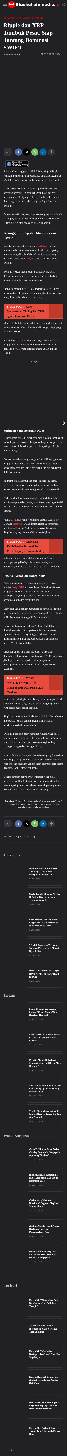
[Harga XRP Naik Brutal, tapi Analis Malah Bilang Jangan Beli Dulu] (16, 1381)
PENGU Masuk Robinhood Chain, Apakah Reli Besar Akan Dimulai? (45, 1063)
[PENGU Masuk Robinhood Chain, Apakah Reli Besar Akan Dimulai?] (16, 1065)
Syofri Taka (12, 55)
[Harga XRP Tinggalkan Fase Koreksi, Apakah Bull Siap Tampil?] (16, 1305)
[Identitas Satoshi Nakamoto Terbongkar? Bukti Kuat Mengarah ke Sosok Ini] (16, 874)
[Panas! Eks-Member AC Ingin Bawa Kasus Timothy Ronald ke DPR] (16, 976)
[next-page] (11, 1450)
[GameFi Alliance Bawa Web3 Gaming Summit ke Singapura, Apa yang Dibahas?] (16, 1154)
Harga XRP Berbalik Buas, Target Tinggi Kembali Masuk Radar (44, 1431)
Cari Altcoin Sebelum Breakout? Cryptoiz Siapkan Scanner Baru (43, 1203)
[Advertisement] (33, 83)
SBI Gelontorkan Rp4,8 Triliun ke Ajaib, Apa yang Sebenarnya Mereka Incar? (45, 1088)
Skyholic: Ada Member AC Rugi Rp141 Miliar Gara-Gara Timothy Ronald (45, 897)
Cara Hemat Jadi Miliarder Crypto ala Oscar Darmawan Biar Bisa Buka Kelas (44, 922)
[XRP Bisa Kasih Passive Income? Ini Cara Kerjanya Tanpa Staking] (16, 1330)
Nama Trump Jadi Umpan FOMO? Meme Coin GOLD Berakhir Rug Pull (43, 1012)
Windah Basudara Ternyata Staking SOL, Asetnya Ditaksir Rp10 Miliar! (44, 948)
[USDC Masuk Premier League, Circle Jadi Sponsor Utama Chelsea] (16, 1040)
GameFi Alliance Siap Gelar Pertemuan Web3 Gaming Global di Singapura (43, 1254)
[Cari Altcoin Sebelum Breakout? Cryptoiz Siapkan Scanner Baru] (16, 1205)
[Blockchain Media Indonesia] (34, 4)
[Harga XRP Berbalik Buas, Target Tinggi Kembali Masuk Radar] (16, 1432)
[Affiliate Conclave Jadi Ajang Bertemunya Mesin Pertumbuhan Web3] (16, 1231)
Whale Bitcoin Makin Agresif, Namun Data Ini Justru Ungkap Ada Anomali (45, 1114)
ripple (18, 836)
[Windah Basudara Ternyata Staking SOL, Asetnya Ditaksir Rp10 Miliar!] (16, 950)
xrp (34, 836)
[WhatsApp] (34, 152)
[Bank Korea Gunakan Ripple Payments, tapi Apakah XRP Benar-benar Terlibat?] (16, 1407)
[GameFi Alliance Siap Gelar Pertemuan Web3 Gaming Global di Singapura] (16, 1256)
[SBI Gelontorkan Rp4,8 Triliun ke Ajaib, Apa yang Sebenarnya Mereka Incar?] (16, 1091)
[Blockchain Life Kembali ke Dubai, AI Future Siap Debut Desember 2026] (16, 1180)
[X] (26, 152)
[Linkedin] (43, 152)
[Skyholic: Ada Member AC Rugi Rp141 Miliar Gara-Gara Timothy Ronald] (16, 899)
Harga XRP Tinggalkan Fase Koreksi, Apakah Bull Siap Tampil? (43, 1303)
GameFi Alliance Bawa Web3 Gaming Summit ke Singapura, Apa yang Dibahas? (44, 1152)
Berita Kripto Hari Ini (30, 18)
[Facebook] (18, 152)
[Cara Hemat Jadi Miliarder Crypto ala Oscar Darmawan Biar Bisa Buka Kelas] (16, 925)
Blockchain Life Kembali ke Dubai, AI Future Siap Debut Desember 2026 (43, 1177)
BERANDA (9, 18)
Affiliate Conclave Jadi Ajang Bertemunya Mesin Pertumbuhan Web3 (44, 1228)
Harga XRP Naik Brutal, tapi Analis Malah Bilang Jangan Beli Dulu (43, 1379)
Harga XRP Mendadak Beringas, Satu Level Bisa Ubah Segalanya (45, 1354)
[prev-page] (6, 1450)
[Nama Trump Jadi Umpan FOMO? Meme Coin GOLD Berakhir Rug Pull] (16, 1014)
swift (26, 836)
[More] (51, 152)
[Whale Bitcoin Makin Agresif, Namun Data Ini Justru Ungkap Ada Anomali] (16, 1116)
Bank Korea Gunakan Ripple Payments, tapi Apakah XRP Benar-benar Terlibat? (44, 1405)
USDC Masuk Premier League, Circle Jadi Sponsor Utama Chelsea (44, 1037)
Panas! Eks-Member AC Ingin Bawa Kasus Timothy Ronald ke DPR (44, 973)
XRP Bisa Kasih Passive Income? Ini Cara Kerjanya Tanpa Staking (43, 1328)
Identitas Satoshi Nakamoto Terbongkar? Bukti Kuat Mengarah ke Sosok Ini (43, 871)
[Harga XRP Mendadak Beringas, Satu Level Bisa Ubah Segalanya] (16, 1356)
